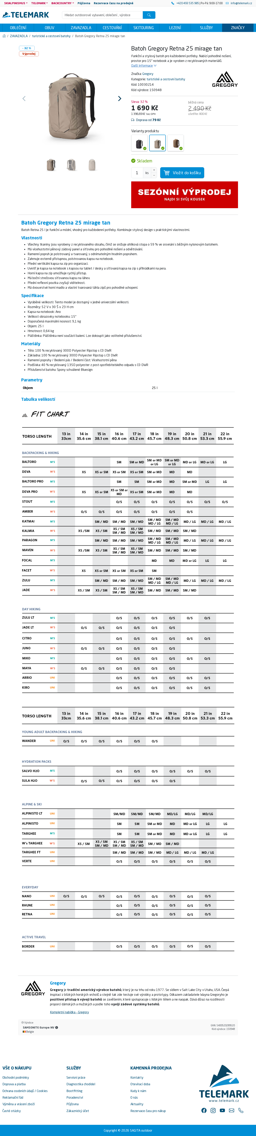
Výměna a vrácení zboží (18, 1104)
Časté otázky (11, 1111)
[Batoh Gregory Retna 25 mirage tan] (157, 143)
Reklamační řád (12, 1097)
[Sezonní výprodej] (184, 194)
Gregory (147, 74)
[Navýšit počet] (154, 170)
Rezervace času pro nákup (148, 1111)
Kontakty (136, 1077)
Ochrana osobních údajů (18, 1091)
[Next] (119, 98)
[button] (56, 1027)
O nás (134, 1097)
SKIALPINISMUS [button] (14, 3)
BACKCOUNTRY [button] (61, 3)
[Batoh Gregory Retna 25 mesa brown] (176, 143)
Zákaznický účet (77, 1111)
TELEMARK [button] (38, 3)
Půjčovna (72, 1104)
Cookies (42, 1091)
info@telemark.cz (241, 3)
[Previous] (24, 98)
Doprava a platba (14, 1084)
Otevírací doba (140, 1084)
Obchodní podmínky (15, 1077)
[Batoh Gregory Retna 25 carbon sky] (139, 143)
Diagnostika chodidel (80, 1084)
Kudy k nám (138, 1091)
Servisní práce (75, 1077)
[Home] (4, 36)
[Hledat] (149, 15)
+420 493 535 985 (188, 3)
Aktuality (136, 1104)
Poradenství (74, 1097)
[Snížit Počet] (154, 175)
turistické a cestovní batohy (166, 79)
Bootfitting (74, 1091)
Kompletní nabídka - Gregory (69, 1012)
